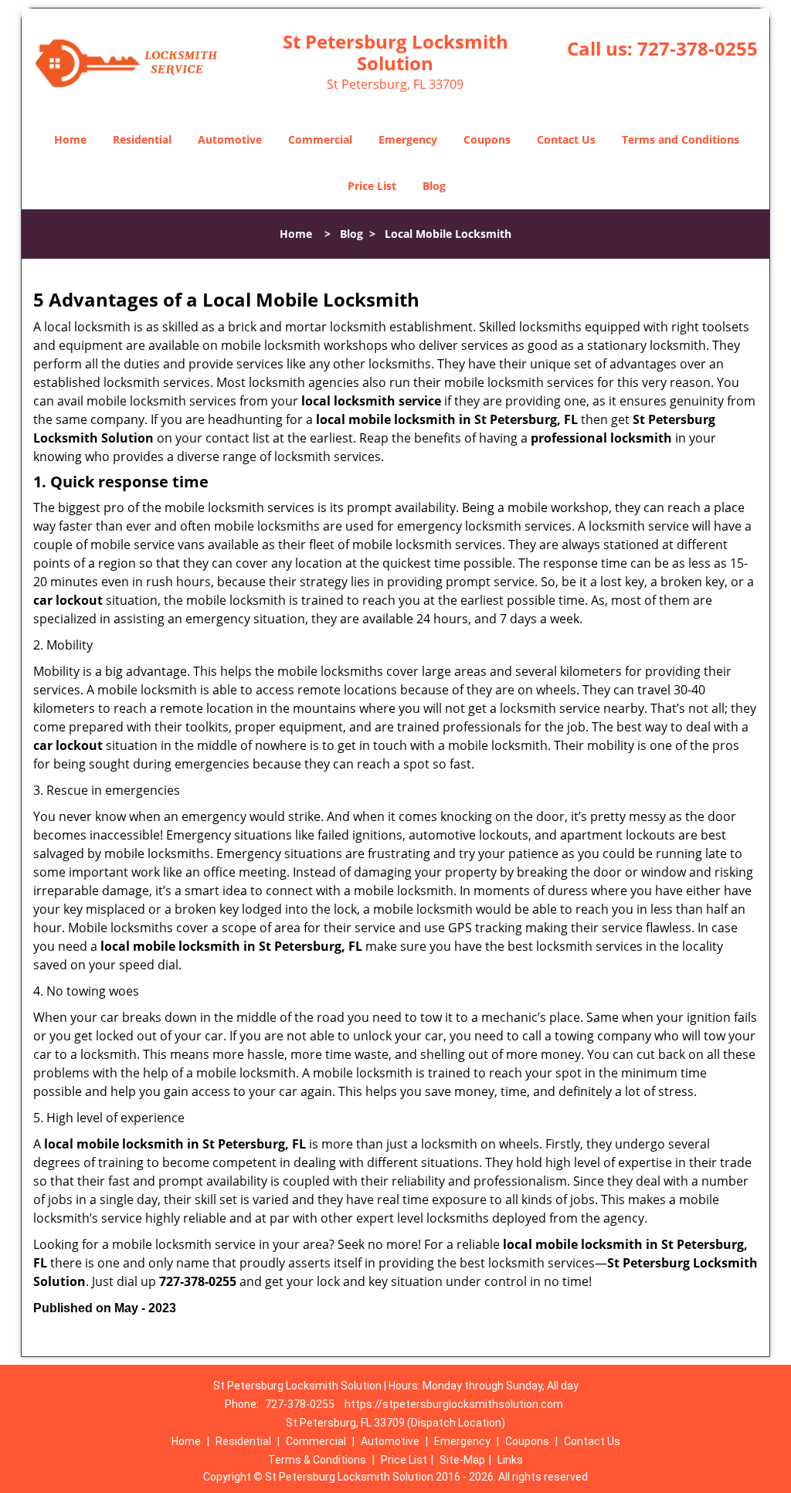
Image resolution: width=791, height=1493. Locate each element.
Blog (434, 185)
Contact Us (566, 139)
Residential (142, 139)
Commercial (320, 139)
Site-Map (462, 1460)
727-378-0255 (697, 48)
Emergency (408, 139)
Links (510, 1460)
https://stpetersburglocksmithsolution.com (454, 1404)
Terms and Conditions (680, 139)
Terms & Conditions (317, 1460)
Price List (372, 185)
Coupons (487, 139)
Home (70, 139)
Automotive (230, 139)
